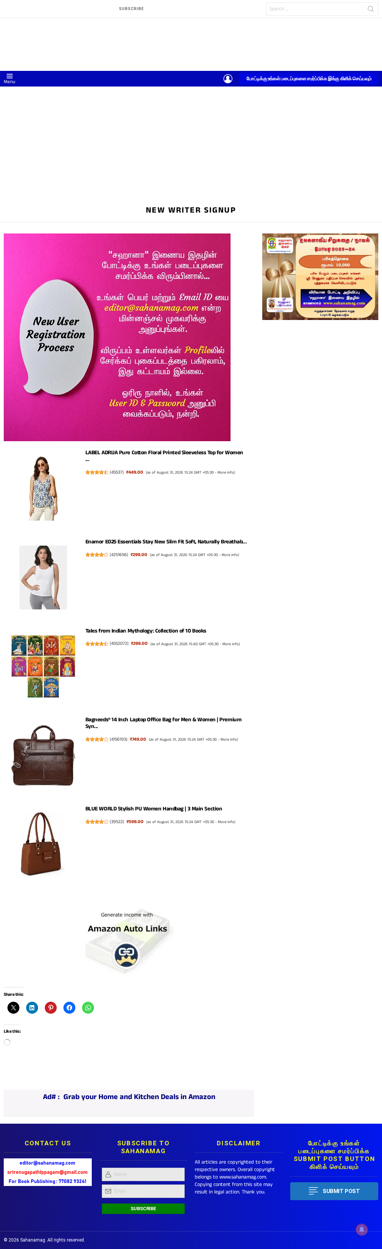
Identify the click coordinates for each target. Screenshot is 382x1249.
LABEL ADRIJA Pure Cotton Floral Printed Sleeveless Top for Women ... (164, 456)
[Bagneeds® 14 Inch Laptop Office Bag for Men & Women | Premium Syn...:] (43, 757)
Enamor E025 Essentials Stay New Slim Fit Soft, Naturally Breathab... (166, 542)
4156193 (118, 739)
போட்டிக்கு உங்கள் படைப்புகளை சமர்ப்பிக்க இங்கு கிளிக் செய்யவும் (309, 78)
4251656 (119, 555)
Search (370, 10)
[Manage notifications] (362, 1230)
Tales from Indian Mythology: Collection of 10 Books (145, 631)
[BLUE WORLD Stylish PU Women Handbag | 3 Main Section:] (43, 845)
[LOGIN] (227, 78)
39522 (117, 822)
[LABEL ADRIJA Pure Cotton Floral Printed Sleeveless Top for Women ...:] (43, 490)
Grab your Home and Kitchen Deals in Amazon (139, 1097)
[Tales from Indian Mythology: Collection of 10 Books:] (43, 667)
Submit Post (341, 1191)
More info (225, 473)
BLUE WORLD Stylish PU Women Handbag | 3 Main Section (153, 809)
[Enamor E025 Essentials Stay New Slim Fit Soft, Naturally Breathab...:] (43, 579)
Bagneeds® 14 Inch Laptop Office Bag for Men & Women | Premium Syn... (163, 723)
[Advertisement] (191, 142)
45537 (116, 472)
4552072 (119, 643)
